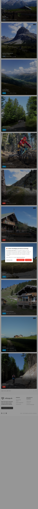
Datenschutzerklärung (21, 257)
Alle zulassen (28, 259)
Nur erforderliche (20, 259)
